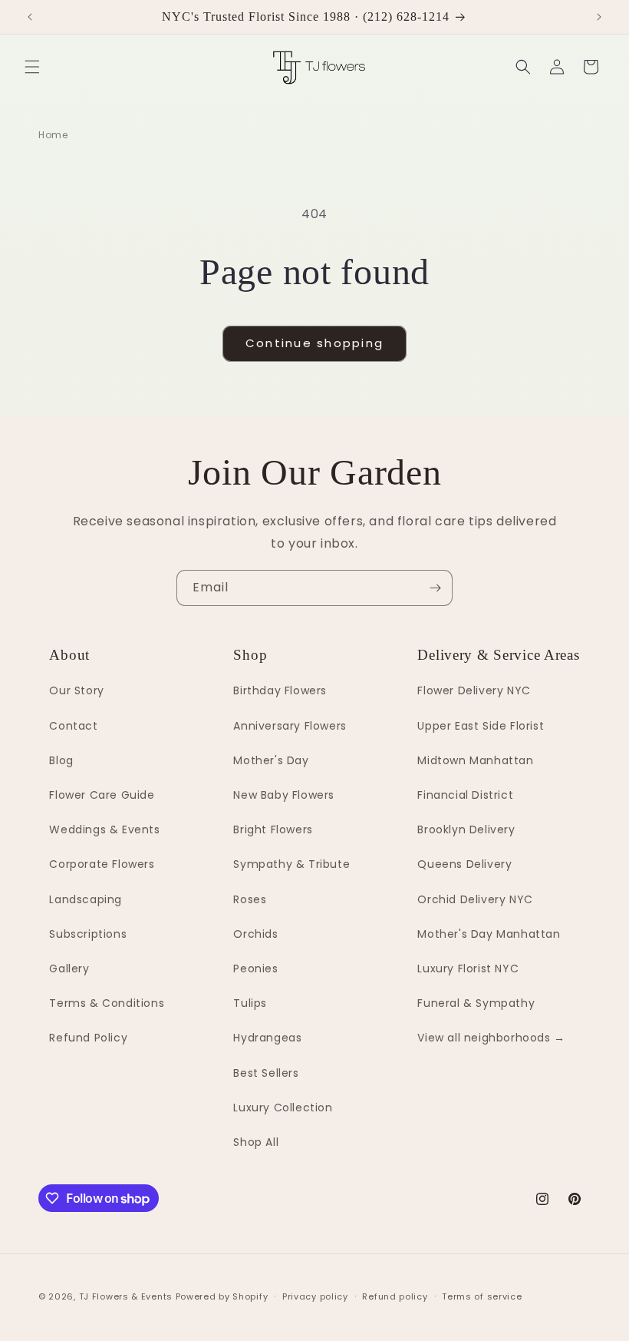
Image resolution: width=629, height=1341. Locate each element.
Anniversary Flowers (289, 725)
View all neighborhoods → (491, 1037)
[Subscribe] (435, 588)
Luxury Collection (282, 1107)
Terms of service (482, 1296)
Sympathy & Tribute (291, 864)
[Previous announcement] (30, 17)
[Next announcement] (599, 17)
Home (53, 134)
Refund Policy (88, 1037)
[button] (32, 67)
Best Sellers (265, 1073)
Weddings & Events (104, 829)
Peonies (255, 968)
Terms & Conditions (106, 1003)
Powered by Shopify (222, 1296)
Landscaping (85, 899)
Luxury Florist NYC (468, 968)
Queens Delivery (464, 864)
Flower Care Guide (101, 795)
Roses (249, 899)
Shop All (255, 1142)
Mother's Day (270, 760)
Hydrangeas (267, 1037)
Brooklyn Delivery (466, 829)
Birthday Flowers (280, 690)
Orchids (255, 934)
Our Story (76, 690)
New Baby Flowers (283, 795)
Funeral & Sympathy (476, 1003)
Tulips (250, 1003)
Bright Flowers (272, 829)
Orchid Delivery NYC (474, 899)
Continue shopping (314, 343)
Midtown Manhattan (475, 760)
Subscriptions (88, 934)
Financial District (465, 795)
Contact (73, 725)
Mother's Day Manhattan (488, 934)
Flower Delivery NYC (473, 690)
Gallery (69, 968)
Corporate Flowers (101, 864)
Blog (61, 760)
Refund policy (394, 1296)
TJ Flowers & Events (126, 1296)
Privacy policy (315, 1296)
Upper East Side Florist (480, 725)
